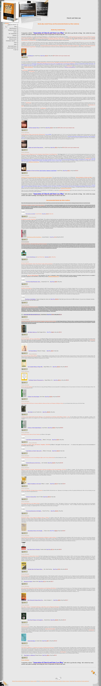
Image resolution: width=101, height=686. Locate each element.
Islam (73, 681)
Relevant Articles (59, 681)
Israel (71, 681)
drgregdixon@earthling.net (53, 276)
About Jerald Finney (78, 681)
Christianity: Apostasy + (66, 681)
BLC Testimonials (42, 681)
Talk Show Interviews (52, 681)
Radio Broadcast (27, 681)
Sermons (47, 681)
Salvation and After (33, 681)
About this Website (19, 681)
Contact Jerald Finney (85, 681)
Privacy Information (25, 660)
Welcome (13, 681)
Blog (23, 681)
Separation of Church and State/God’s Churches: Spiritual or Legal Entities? (36, 177)
